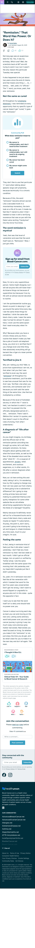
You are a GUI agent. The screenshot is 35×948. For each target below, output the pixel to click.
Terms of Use (21, 769)
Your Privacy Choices (9, 858)
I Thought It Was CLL (12, 652)
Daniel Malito (13, 43)
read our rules (17, 725)
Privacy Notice (18, 272)
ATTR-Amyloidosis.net (11, 835)
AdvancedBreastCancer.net (13, 817)
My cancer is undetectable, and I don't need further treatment (19, 144)
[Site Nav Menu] (7, 2)
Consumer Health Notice (10, 856)
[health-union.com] (10, 789)
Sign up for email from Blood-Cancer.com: (17, 260)
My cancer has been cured (17, 161)
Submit (17, 173)
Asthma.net (6, 829)
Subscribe (30, 2)
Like (8, 704)
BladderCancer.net (9, 841)
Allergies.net (7, 823)
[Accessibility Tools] (18, 2)
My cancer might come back (18, 167)
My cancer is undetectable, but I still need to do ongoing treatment (18, 153)
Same (21, 712)
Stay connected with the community (13, 756)
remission (7, 376)
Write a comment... (11, 737)
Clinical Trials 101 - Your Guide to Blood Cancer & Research (16, 678)
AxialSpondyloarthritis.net (12, 838)
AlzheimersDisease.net (11, 826)
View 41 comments (16, 731)
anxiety (18, 462)
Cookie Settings (23, 858)
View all (7, 848)
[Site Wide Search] (12, 2)
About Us (5, 853)
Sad (25, 704)
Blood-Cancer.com (9, 844)
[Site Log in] (23, 2)
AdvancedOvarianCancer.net (13, 820)
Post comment (17, 743)
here (14, 698)
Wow (12, 712)
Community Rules (8, 861)
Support (17, 704)
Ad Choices (19, 861)
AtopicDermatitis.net (10, 832)
